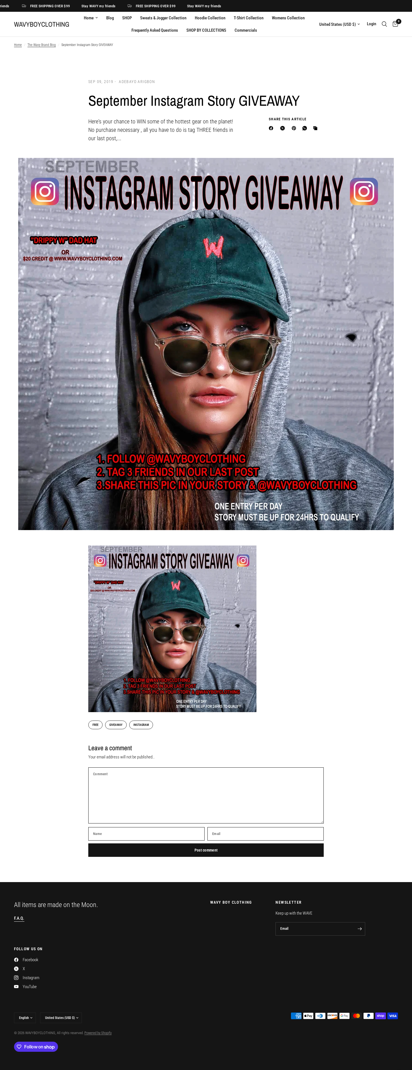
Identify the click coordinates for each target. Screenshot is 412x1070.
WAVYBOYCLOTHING (41, 24)
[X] (283, 128)
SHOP (127, 17)
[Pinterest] (295, 128)
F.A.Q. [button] (19, 918)
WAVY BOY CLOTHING (231, 902)
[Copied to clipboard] (316, 128)
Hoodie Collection (210, 17)
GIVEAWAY (115, 725)
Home (89, 17)
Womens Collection (288, 17)
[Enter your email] (359, 929)
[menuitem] (91, 18)
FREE (95, 725)
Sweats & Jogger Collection (163, 17)
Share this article (287, 119)
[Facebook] (272, 128)
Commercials (246, 30)
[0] (394, 24)
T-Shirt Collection (248, 17)
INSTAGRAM (141, 725)
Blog (110, 17)
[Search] (384, 24)
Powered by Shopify (98, 1033)
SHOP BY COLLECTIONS (206, 30)
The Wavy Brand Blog (41, 45)
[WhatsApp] (305, 128)
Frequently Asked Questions (154, 30)
